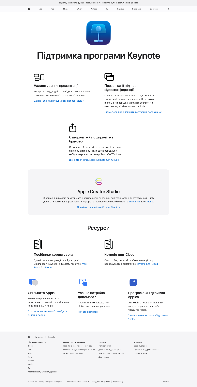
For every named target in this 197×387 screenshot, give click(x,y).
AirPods (31, 361)
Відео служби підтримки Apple (111, 353)
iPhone (149, 201)
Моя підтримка (104, 346)
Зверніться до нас (141, 346)
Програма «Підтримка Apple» (146, 350)
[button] (168, 9)
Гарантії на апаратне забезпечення (77, 346)
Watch (30, 357)
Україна (166, 382)
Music (30, 364)
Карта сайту (118, 382)
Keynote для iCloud (147, 263)
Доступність (103, 357)
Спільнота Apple (140, 353)
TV (29, 368)
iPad (137, 201)
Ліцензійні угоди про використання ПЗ (79, 350)
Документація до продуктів (109, 350)
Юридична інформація (101, 382)
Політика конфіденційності (77, 382)
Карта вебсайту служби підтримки (42, 372)
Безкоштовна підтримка (73, 353)
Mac (131, 201)
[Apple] (29, 336)
